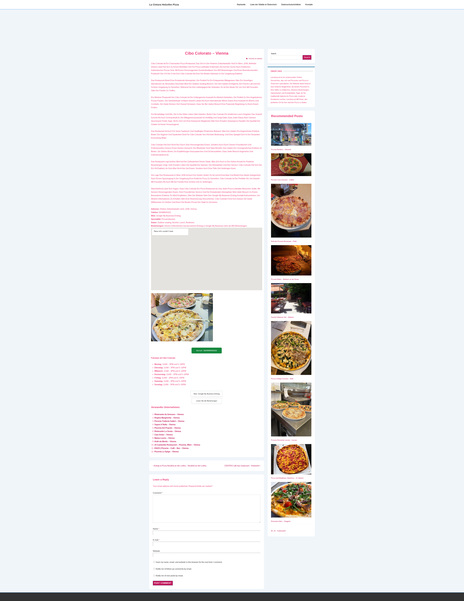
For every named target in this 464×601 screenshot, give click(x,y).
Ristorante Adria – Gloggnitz (281, 521)
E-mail (155, 540)
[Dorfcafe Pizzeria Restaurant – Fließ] (291, 211)
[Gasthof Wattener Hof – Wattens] (291, 298)
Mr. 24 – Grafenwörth (278, 531)
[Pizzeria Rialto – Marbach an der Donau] (291, 260)
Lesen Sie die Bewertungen (206, 401)
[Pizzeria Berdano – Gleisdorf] (291, 135)
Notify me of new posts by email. (169, 576)
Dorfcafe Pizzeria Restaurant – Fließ (284, 241)
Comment (157, 493)
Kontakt (309, 5)
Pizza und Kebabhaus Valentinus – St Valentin (287, 478)
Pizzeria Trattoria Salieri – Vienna (169, 421)
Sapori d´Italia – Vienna (164, 425)
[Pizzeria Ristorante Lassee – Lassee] (291, 410)
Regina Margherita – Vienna (167, 418)
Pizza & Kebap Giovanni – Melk (282, 379)
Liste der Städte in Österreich (263, 5)
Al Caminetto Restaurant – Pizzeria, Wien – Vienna (177, 445)
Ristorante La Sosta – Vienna (167, 431)
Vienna (259, 59)
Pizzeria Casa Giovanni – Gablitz (282, 180)
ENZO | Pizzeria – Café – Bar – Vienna (171, 448)
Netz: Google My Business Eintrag (207, 394)
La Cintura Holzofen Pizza (164, 4)
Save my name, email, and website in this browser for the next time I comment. (189, 562)
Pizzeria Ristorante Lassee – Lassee (284, 440)
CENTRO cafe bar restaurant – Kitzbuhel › (242, 466)
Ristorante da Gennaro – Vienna (169, 414)
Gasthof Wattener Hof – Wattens (282, 317)
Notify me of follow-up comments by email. (174, 569)
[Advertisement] (232, 27)
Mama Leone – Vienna (164, 438)
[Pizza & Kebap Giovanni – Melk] (291, 348)
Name (155, 529)
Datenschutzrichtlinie (291, 5)
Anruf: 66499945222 (206, 350)
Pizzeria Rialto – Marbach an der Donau (285, 279)
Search (273, 53)
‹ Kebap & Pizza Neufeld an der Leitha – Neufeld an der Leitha (179, 466)
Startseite (241, 5)
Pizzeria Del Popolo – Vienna (167, 428)
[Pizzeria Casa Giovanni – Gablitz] (291, 165)
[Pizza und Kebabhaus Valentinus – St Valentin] (291, 459)
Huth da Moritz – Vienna (165, 441)
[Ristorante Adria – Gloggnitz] (291, 500)
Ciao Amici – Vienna (163, 435)
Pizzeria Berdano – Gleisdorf (281, 149)
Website (156, 551)
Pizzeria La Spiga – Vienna (166, 452)
